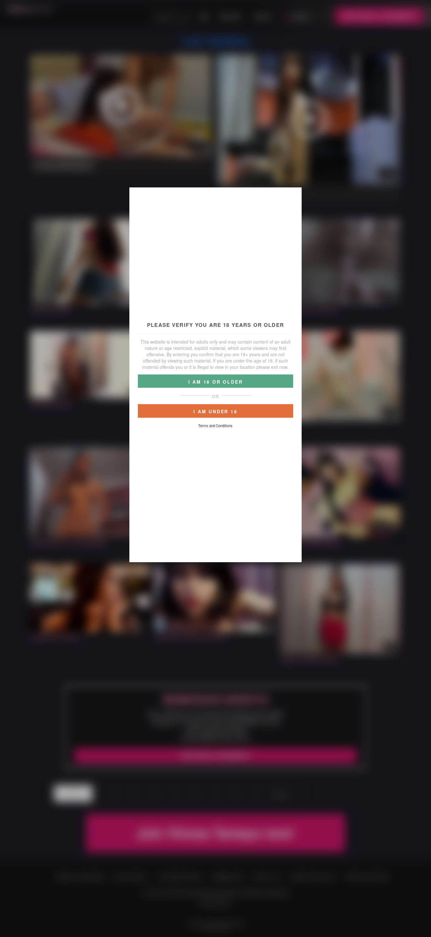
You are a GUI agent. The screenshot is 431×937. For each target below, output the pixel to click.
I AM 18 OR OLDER (215, 382)
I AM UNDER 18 (215, 411)
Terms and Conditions (215, 425)
